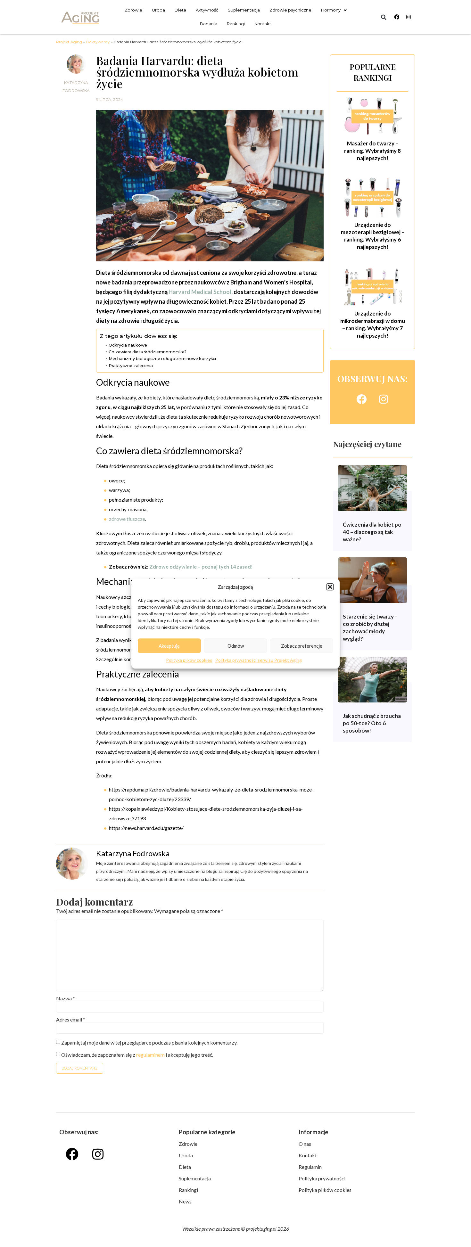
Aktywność (207, 9)
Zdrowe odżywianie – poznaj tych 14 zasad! (201, 566)
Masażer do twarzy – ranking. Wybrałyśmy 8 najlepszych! (372, 150)
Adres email (70, 1019)
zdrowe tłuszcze (127, 519)
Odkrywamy (98, 41)
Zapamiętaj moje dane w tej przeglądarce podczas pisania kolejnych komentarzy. (149, 1042)
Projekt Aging (69, 41)
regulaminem (150, 1055)
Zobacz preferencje (301, 646)
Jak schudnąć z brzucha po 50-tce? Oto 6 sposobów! (372, 723)
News (185, 1201)
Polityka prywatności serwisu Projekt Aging (258, 660)
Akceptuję (169, 646)
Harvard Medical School (200, 291)
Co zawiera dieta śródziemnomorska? (147, 351)
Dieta (180, 9)
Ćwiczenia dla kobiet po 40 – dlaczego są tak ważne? (372, 532)
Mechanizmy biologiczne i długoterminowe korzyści (162, 358)
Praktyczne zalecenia (131, 365)
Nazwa (65, 998)
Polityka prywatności (322, 1178)
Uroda (158, 9)
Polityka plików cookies (189, 660)
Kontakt (262, 23)
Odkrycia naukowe (128, 345)
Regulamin (310, 1167)
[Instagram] (408, 17)
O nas (305, 1144)
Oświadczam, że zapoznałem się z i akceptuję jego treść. (137, 1054)
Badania (208, 23)
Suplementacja (244, 9)
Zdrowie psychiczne (290, 9)
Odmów (235, 646)
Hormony (331, 9)
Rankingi (236, 23)
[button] (330, 587)
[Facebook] (397, 17)
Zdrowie (133, 9)
